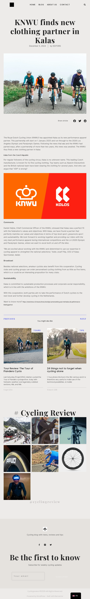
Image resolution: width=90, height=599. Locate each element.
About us (52, 5)
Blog (41, 5)
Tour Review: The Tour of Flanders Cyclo (18, 370)
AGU (63, 144)
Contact (65, 5)
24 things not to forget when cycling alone (64, 370)
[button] (84, 4)
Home (33, 5)
